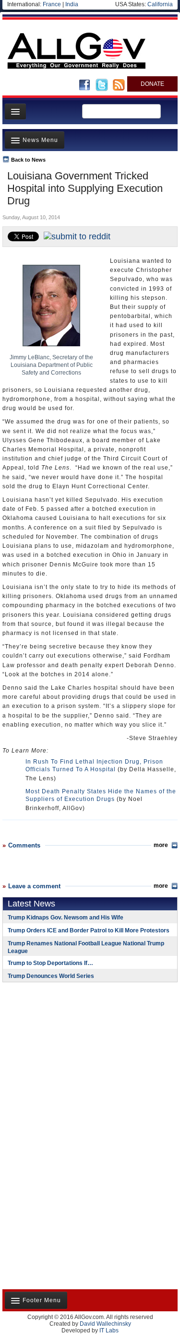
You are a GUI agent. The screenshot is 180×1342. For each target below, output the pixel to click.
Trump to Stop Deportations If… (50, 963)
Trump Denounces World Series (51, 976)
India (71, 4)
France (52, 4)
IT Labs (109, 1330)
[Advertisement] (62, 1052)
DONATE (152, 84)
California (160, 4)
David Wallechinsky (105, 1323)
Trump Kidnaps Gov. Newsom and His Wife (65, 917)
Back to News (28, 160)
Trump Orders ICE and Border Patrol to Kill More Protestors (88, 930)
